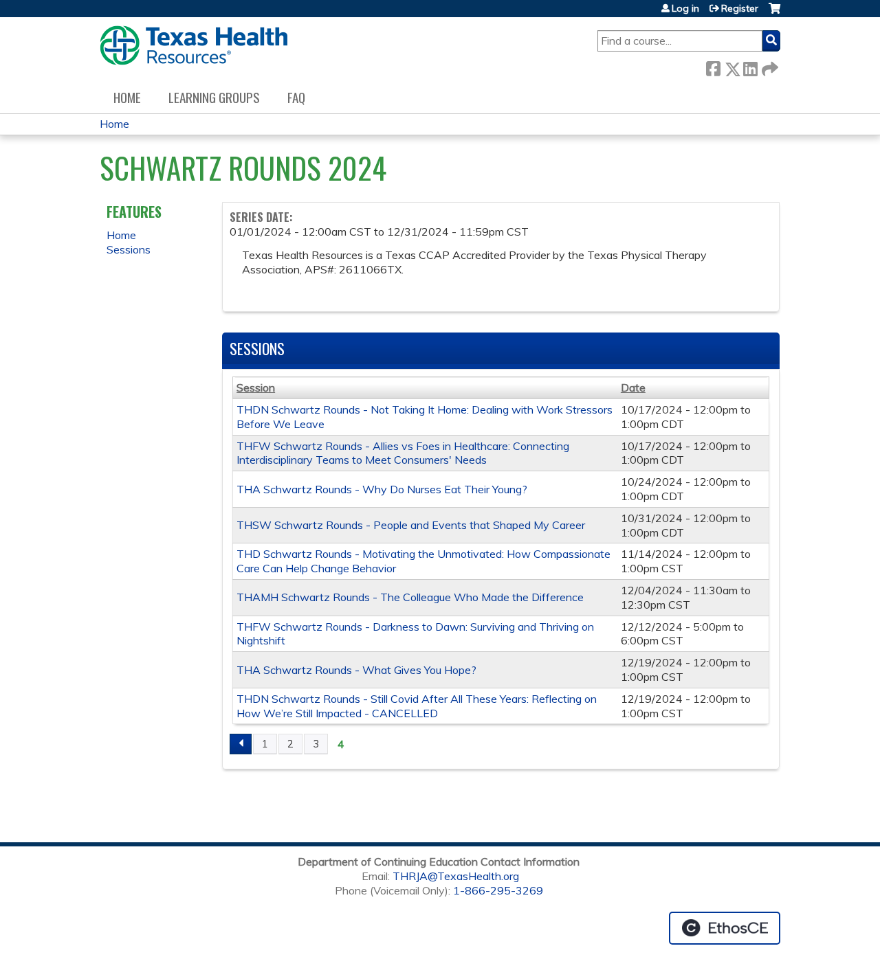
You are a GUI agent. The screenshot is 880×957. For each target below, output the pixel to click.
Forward (769, 66)
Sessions (129, 249)
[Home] (193, 45)
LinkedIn (750, 66)
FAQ (296, 97)
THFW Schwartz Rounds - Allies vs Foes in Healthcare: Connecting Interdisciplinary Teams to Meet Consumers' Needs (402, 453)
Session (255, 387)
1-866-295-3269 (498, 890)
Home (127, 97)
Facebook (713, 66)
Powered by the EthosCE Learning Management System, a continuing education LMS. (724, 928)
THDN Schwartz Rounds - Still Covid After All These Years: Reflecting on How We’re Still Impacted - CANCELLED (416, 706)
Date (633, 387)
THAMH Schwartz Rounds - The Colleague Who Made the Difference (410, 597)
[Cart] (774, 13)
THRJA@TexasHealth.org (456, 876)
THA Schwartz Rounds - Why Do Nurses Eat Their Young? (381, 489)
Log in (685, 8)
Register (739, 8)
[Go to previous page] (241, 744)
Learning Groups (214, 97)
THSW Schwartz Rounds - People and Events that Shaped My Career (410, 525)
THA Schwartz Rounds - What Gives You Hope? (356, 670)
